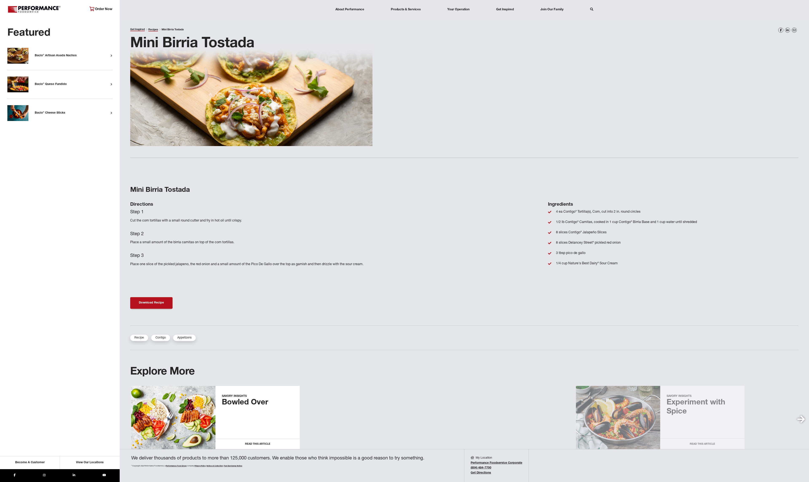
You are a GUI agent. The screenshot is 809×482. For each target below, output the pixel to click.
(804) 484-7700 (481, 467)
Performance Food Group (176, 466)
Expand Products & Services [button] (406, 17)
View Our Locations (90, 462)
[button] (801, 419)
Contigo (160, 337)
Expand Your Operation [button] (458, 17)
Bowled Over (245, 403)
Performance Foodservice (45, 9)
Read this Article (257, 444)
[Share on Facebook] (780, 30)
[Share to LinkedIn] (74, 475)
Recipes (153, 29)
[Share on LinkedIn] (787, 30)
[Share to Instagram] (44, 475)
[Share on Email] (794, 30)
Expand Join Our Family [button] (551, 17)
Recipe (139, 337)
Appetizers (184, 337)
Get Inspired (505, 9)
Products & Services (406, 9)
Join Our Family (551, 9)
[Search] (591, 9)
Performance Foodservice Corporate (496, 463)
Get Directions (481, 472)
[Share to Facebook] (15, 475)
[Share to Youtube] (104, 475)
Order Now (103, 9)
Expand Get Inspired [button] (505, 17)
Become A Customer (30, 462)
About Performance (349, 9)
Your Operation (458, 9)
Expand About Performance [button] (350, 17)
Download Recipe (151, 302)
